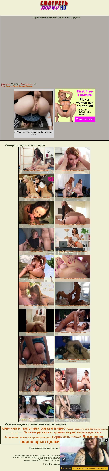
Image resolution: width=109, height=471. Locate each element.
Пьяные (28, 86)
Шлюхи (22, 86)
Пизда (15, 86)
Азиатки (9, 86)
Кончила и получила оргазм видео (33, 428)
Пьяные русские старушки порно (49, 432)
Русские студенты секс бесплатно (83, 429)
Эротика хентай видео (41, 438)
